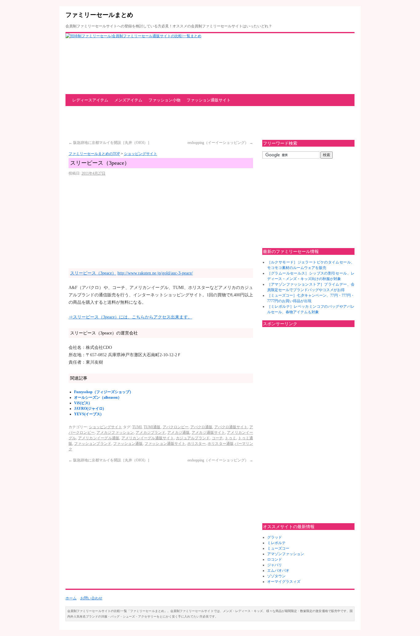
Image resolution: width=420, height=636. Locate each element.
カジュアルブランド (193, 438)
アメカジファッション (115, 432)
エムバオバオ (278, 570)
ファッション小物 (164, 100)
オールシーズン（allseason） (97, 397)
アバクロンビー (175, 427)
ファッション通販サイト (209, 100)
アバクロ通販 (201, 427)
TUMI (137, 427)
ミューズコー (278, 548)
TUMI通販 (152, 427)
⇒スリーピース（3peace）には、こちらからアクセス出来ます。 (130, 317)
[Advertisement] (177, 123)
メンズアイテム (128, 100)
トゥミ (230, 438)
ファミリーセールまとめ (99, 14)
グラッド (274, 537)
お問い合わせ (91, 598)
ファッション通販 (128, 443)
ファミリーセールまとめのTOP (94, 154)
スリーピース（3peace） (93, 273)
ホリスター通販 (220, 443)
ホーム (71, 598)
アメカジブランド (150, 432)
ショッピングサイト (140, 154)
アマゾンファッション (285, 554)
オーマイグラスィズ (283, 581)
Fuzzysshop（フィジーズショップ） (103, 392)
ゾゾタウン (276, 576)
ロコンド (274, 559)
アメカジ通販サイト (208, 432)
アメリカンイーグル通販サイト (147, 438)
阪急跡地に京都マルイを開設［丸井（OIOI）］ (110, 142)
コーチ (217, 438)
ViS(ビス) (82, 403)
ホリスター (196, 443)
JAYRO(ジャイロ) (89, 408)
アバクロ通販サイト (231, 427)
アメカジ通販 (178, 432)
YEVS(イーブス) (87, 414)
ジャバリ (274, 565)
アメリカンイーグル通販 (99, 438)
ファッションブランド (92, 443)
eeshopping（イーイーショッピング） (220, 142)
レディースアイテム (90, 100)
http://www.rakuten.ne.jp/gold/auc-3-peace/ (155, 273)
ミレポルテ (276, 543)
